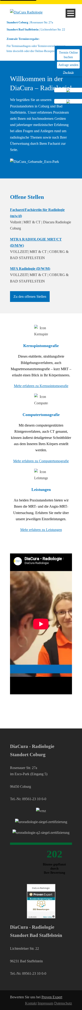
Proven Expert (51, 997)
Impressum (45, 1003)
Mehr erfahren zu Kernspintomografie (41, 386)
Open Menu (70, 13)
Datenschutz (63, 1003)
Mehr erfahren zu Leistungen (41, 530)
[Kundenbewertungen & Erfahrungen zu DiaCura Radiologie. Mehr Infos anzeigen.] (41, 902)
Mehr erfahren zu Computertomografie (41, 461)
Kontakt (31, 1003)
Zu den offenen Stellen (29, 296)
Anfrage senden (68, 65)
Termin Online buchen (68, 55)
